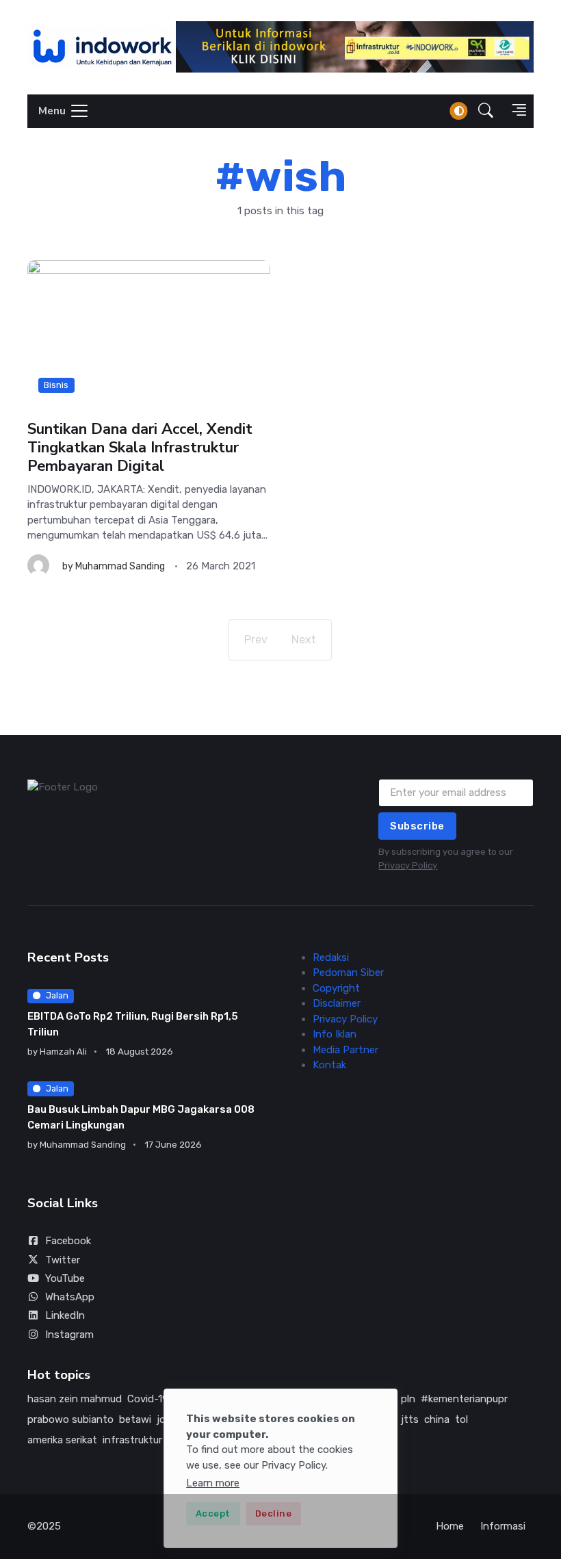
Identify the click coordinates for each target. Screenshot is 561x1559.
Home (450, 1526)
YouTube (65, 1278)
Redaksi (331, 957)
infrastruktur (132, 1440)
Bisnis (56, 385)
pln (408, 1399)
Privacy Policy (407, 865)
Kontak (329, 1065)
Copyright (336, 988)
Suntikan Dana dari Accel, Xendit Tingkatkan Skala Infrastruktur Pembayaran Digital (139, 447)
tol (461, 1419)
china (436, 1419)
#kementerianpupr (464, 1399)
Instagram (69, 1334)
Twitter (62, 1260)
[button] (485, 111)
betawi (135, 1419)
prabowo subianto (70, 1419)
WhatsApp (69, 1297)
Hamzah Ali (63, 1051)
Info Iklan (334, 1034)
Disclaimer (337, 1003)
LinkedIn (65, 1315)
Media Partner (345, 1050)
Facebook (68, 1241)
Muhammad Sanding (120, 566)
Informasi (502, 1526)
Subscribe (417, 826)
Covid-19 (147, 1399)
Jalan (57, 995)
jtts (410, 1419)
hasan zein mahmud (74, 1399)
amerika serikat (62, 1440)
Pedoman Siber (348, 972)
